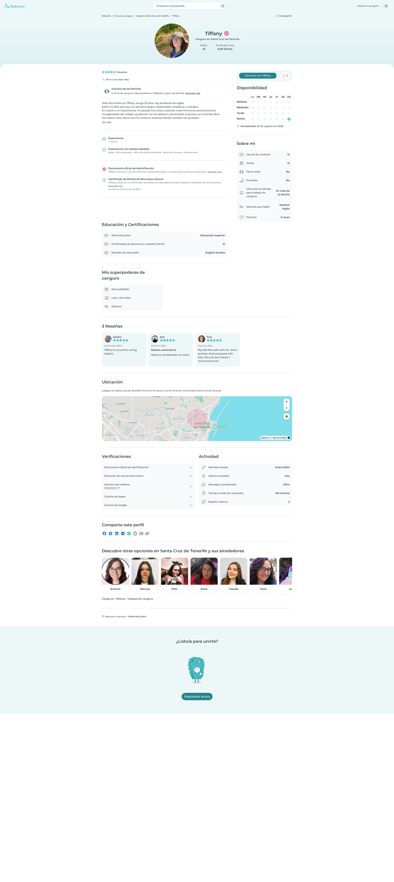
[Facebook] (104, 534)
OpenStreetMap (279, 437)
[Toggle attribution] (289, 438)
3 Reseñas (121, 72)
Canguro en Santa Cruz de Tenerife (217, 39)
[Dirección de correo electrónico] (141, 534)
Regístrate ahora (197, 696)
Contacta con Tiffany (258, 75)
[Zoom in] (286, 402)
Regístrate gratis (137, 616)
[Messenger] (122, 534)
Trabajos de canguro (140, 598)
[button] (124, 350)
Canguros (108, 598)
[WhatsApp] (129, 534)
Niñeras (120, 598)
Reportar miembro (115, 616)
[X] (110, 534)
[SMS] (135, 534)
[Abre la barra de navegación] (386, 6)
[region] (197, 418)
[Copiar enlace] (147, 534)
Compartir (285, 15)
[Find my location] (286, 416)
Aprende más (192, 93)
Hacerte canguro (368, 5)
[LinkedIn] (116, 534)
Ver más (106, 122)
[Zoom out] (286, 408)
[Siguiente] (291, 575)
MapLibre (265, 437)
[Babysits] (15, 6)
